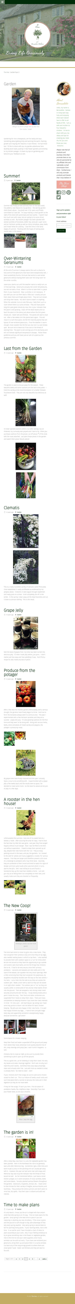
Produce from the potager (19, 672)
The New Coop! (17, 905)
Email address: (62, 221)
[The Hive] (37, 35)
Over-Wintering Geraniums (17, 260)
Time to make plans (21, 1204)
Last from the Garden (23, 348)
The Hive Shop (64, 184)
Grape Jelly (13, 610)
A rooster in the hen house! (22, 801)
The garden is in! (18, 1132)
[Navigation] (2, 2)
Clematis (11, 507)
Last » (44, 1259)
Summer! (12, 176)
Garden (18, 180)
